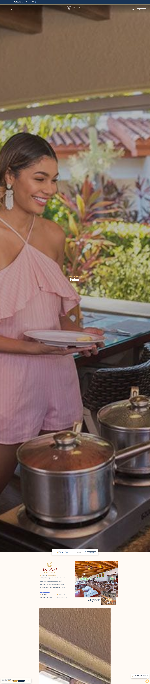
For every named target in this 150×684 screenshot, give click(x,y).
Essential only (21, 680)
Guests (77, 550)
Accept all (15, 680)
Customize (28, 680)
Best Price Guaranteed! (91, 550)
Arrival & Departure (69, 550)
